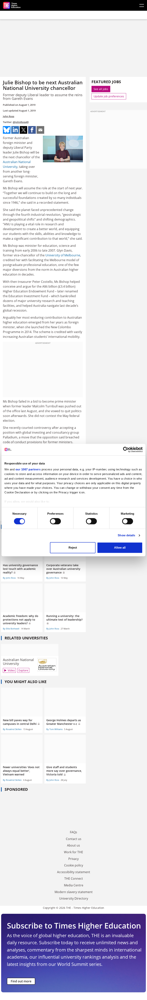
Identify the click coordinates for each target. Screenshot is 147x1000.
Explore (23, 670)
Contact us (73, 839)
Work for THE (73, 852)
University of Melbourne (62, 255)
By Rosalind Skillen (12, 729)
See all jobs (101, 89)
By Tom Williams (54, 729)
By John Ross (9, 577)
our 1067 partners (28, 469)
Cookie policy (73, 865)
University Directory (73, 898)
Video (11, 670)
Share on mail (40, 130)
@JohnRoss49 (21, 122)
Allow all (120, 547)
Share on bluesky (7, 130)
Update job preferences (109, 96)
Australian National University (18, 661)
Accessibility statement (73, 872)
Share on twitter (23, 130)
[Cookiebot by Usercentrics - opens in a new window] (126, 449)
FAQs (73, 832)
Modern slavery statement (74, 892)
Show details (126, 535)
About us (73, 845)
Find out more (21, 981)
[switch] (55, 521)
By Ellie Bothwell (11, 628)
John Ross (8, 116)
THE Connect (73, 878)
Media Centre (73, 885)
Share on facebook (32, 130)
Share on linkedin (15, 130)
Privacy (73, 859)
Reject (73, 547)
